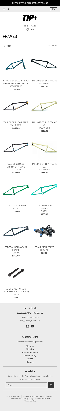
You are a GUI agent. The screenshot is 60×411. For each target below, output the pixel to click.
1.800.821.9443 (24, 313)
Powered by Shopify (30, 396)
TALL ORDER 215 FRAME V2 (44, 123)
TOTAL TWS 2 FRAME (15, 205)
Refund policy (15, 399)
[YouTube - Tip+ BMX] (32, 29)
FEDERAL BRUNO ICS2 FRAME (16, 248)
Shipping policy (30, 401)
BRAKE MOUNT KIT (44, 247)
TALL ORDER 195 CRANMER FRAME (16, 165)
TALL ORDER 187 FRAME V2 (44, 165)
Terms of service (46, 396)
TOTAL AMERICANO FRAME (44, 207)
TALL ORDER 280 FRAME (15, 122)
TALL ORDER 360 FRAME (44, 80)
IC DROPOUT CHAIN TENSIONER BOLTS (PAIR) (16, 290)
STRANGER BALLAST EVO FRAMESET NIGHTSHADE (15, 82)
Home (26, 26)
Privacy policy (28, 399)
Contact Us (38, 313)
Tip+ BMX (16, 396)
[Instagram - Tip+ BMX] (27, 29)
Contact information (42, 399)
